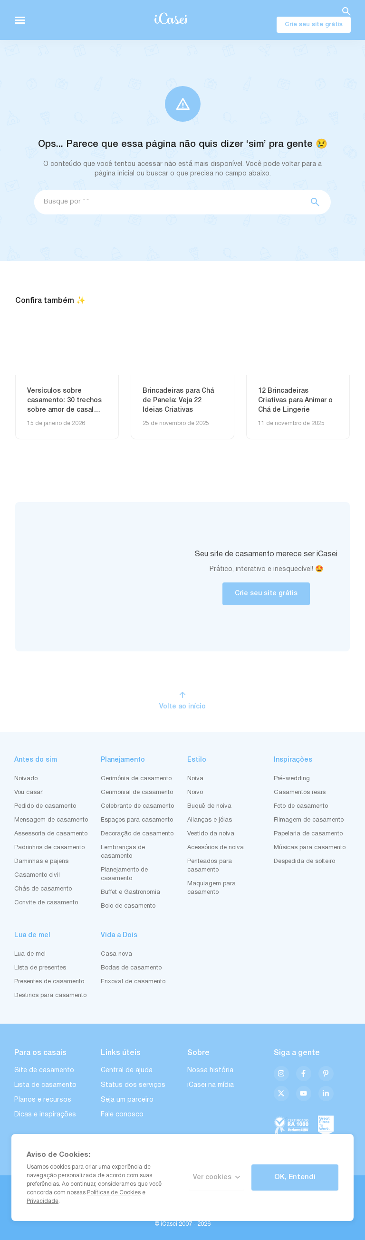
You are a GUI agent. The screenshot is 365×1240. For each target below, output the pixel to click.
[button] (20, 20)
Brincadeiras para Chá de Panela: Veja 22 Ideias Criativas (178, 400)
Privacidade (42, 1201)
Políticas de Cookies (114, 1192)
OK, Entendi (295, 1177)
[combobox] (168, 202)
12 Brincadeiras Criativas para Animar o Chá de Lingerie (295, 400)
